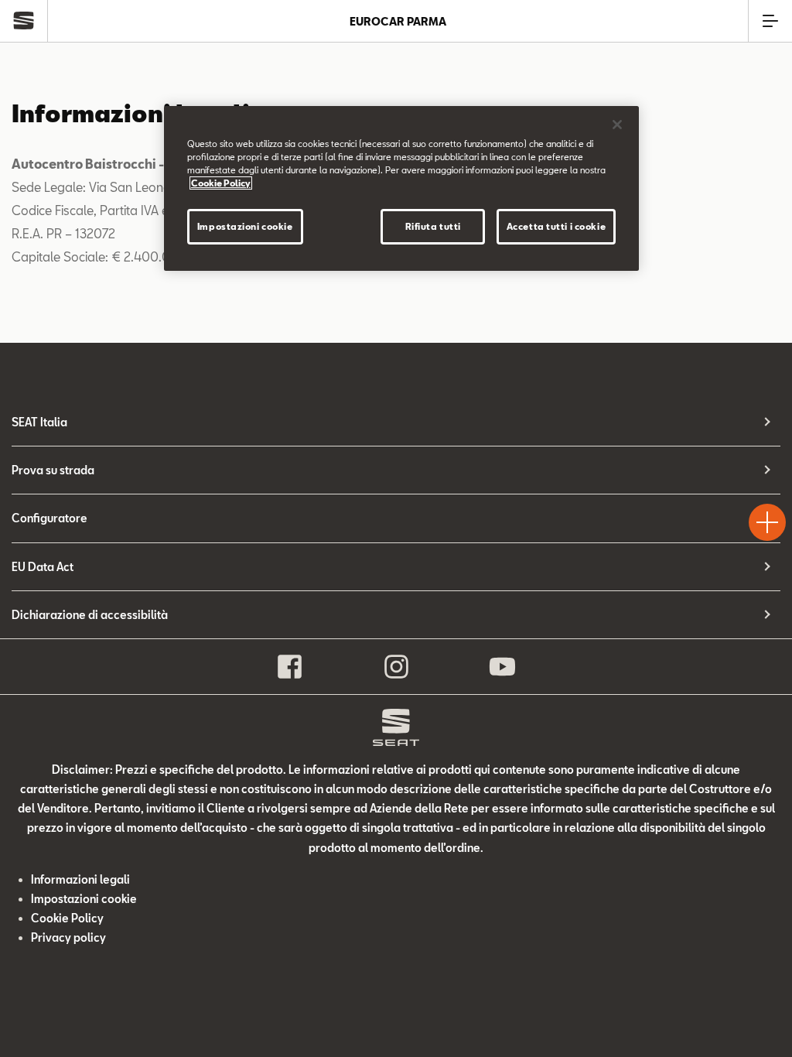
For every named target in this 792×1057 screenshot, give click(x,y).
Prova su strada (53, 470)
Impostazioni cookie (245, 226)
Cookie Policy (67, 918)
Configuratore (49, 518)
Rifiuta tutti (433, 226)
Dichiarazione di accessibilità (90, 614)
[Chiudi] (617, 125)
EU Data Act (42, 566)
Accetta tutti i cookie (556, 226)
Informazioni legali (80, 879)
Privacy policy (68, 937)
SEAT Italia (39, 422)
